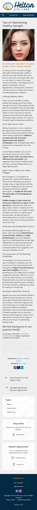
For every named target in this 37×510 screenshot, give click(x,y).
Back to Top (18, 505)
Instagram (20, 491)
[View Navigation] (3, 15)
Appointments (28, 15)
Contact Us (13, 15)
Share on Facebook (15, 367)
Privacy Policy (10, 500)
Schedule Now (20, 458)
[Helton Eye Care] (18, 6)
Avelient (28, 500)
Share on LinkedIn (21, 367)
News (9, 404)
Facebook (16, 491)
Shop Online (20, 435)
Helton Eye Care (21, 495)
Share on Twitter (18, 367)
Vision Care (11, 408)
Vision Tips (22, 363)
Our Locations (18, 483)
